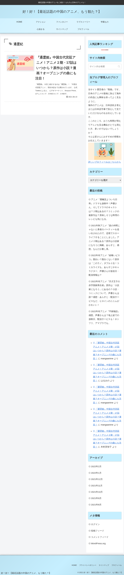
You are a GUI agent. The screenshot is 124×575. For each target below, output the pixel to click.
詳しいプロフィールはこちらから (104, 162)
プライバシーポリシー (87, 565)
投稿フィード (97, 531)
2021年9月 (96, 498)
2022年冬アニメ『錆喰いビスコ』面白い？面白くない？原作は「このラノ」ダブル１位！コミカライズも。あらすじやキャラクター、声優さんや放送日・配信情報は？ (104, 265)
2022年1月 (96, 473)
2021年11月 (96, 485)
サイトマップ (104, 565)
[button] (119, 66)
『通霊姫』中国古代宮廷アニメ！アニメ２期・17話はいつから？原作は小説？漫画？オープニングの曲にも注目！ (107, 351)
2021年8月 (96, 504)
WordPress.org (98, 543)
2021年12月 (97, 479)
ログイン (95, 524)
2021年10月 (97, 492)
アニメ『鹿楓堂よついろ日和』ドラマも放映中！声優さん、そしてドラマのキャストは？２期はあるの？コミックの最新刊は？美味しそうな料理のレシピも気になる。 (104, 209)
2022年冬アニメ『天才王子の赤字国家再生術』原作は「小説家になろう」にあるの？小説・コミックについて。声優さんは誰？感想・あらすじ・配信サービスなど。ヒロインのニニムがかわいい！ (104, 293)
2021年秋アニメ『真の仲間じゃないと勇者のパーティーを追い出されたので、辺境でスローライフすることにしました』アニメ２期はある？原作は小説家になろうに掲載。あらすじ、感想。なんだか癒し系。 (104, 237)
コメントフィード (99, 537)
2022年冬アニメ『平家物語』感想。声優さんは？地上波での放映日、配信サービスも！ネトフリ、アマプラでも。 (104, 317)
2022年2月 (96, 466)
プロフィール (117, 565)
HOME (74, 565)
